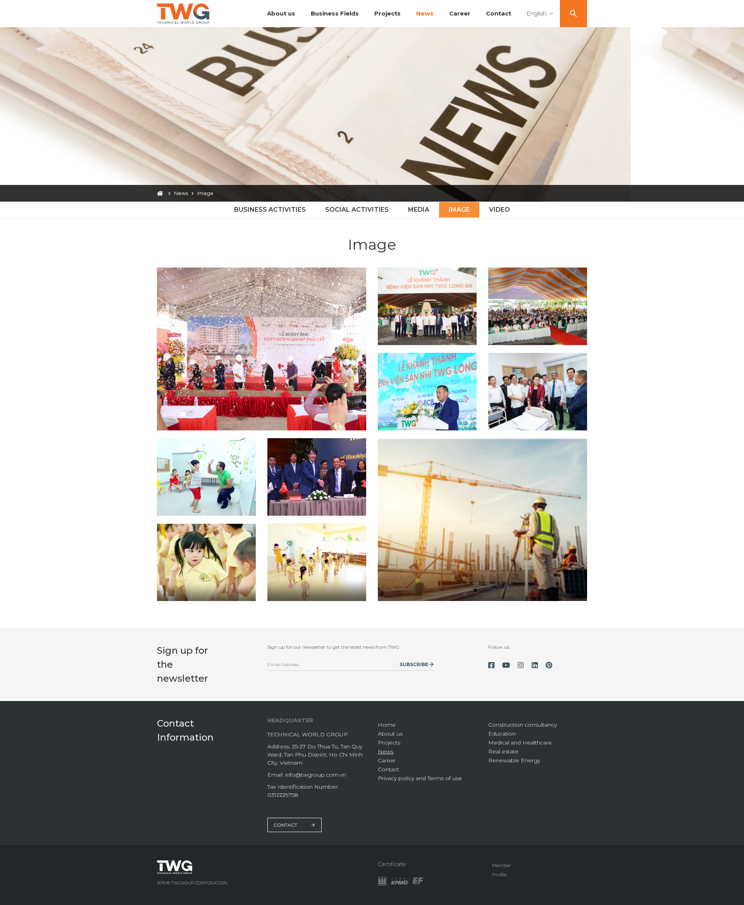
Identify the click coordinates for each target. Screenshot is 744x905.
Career (459, 13)
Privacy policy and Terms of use (420, 778)
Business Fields (335, 13)
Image (459, 209)
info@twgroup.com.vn (315, 774)
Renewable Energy (514, 760)
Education (502, 733)
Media (418, 209)
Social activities (357, 209)
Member (501, 865)
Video (499, 209)
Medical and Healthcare (520, 742)
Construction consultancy (522, 724)
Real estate (503, 751)
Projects (387, 13)
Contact (498, 13)
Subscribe (414, 664)
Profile (499, 874)
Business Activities (270, 209)
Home (387, 724)
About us (281, 13)
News (425, 13)
